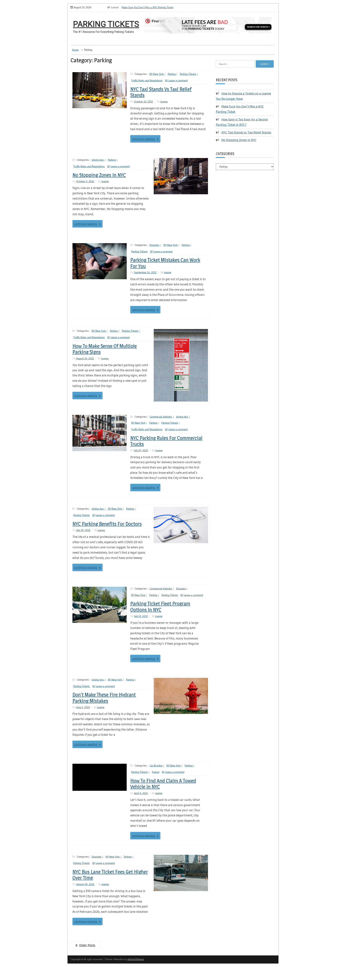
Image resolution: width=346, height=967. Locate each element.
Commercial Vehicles (161, 416)
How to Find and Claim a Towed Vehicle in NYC (163, 784)
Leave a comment (178, 80)
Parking (172, 74)
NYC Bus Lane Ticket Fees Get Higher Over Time (110, 875)
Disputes (154, 245)
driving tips (98, 159)
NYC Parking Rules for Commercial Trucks (166, 441)
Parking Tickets (106, 24)
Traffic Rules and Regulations (147, 80)
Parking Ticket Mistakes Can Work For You (165, 263)
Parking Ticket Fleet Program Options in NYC (160, 606)
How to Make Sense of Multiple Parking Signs (104, 349)
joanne (164, 101)
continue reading (143, 139)
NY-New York (157, 74)
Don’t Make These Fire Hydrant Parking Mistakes (104, 698)
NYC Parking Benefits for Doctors (107, 524)
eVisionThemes (135, 959)
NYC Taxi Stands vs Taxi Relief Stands (161, 92)
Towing (155, 772)
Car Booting (156, 765)
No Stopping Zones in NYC (99, 175)
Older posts (87, 945)
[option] (127, 7)
